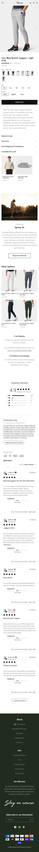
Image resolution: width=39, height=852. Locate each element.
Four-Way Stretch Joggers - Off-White (10, 294)
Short (5, 94)
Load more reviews (19, 700)
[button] (2, 3)
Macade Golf (16, 847)
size (5, 456)
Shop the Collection (19, 255)
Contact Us (19, 742)
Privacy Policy (19, 769)
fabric (15, 456)
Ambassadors (19, 738)
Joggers (14, 55)
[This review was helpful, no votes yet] (30, 512)
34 (16, 88)
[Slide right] (37, 27)
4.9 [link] (10, 63)
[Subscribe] (30, 819)
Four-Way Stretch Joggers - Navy (9, 324)
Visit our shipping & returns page (20, 350)
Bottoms (8, 55)
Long (22, 94)
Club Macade (21, 724)
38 (29, 88)
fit (10, 456)
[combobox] (27, 464)
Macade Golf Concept (19, 729)
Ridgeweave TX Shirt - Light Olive (8, 177)
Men (2, 55)
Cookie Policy (19, 773)
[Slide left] (2, 27)
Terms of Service (19, 764)
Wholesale (19, 733)
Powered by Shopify (25, 847)
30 (4, 88)
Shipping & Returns (19, 755)
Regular (13, 94)
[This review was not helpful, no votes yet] (33, 512)
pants (22, 456)
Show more (7, 460)
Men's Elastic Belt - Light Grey (23, 177)
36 (23, 88)
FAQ (19, 760)
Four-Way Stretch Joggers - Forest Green (27, 324)
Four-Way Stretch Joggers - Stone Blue (27, 294)
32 (10, 88)
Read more (7, 545)
